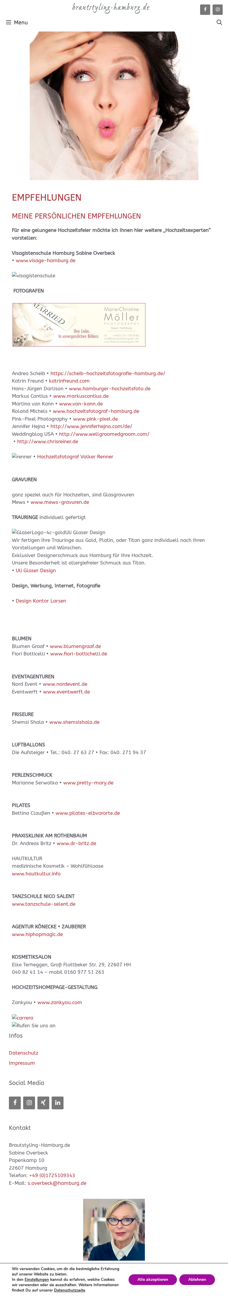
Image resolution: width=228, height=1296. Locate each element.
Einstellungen (37, 1279)
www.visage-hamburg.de (45, 260)
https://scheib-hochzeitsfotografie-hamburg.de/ (107, 373)
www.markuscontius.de (81, 396)
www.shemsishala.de (74, 722)
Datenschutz (23, 1053)
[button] (219, 23)
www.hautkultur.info (36, 874)
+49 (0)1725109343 (52, 1175)
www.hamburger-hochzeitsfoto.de (110, 388)
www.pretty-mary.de (88, 783)
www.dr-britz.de (76, 843)
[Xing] (43, 1103)
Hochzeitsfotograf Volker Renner (75, 457)
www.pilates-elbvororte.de (88, 813)
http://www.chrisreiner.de (47, 441)
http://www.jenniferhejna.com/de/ (91, 426)
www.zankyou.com (59, 1002)
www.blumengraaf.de (75, 646)
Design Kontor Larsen (41, 601)
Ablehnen (197, 1279)
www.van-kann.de (81, 404)
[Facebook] (205, 9)
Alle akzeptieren (152, 1279)
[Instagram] (218, 9)
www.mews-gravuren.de (60, 502)
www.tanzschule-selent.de (43, 904)
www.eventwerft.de (66, 692)
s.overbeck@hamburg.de (57, 1183)
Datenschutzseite (69, 1290)
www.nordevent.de (65, 684)
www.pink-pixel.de (95, 419)
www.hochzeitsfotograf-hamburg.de (96, 411)
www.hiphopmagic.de (37, 934)
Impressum (22, 1063)
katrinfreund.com (69, 381)
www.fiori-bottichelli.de (78, 654)
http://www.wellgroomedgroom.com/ (104, 434)
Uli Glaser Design (36, 570)
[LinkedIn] (58, 1103)
